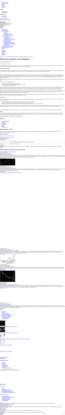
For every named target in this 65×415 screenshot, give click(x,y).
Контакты (3, 6)
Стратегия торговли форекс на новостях (7, 266)
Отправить (2, 145)
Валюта (1, 9)
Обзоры (3, 312)
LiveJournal (4, 124)
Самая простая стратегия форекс (5, 304)
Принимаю (2, 413)
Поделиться (2, 118)
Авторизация (4, 16)
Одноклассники (5, 127)
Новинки (3, 50)
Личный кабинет (2, 14)
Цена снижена (4, 365)
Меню (1, 309)
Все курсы (4, 51)
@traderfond (2, 411)
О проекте (4, 362)
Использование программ (6, 314)
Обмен (3, 4)
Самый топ (4, 366)
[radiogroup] (4, 62)
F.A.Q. (3, 387)
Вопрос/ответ (4, 364)
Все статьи (4, 311)
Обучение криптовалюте (6, 397)
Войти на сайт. (2, 139)
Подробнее (43, 412)
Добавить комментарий (4, 134)
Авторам (3, 5)
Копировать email (8, 23)
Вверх (1, 414)
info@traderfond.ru (3, 22)
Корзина (1, 26)
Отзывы (3, 54)
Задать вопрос (2, 23)
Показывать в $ (4, 12)
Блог (3, 7)
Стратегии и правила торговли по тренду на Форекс (9, 250)
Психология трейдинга (6, 317)
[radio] (2, 63)
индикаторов (58, 70)
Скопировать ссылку (5, 121)
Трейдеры (3, 53)
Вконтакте (4, 123)
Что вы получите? (3, 409)
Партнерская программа (6, 389)
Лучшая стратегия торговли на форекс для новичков (9, 284)
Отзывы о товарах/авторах (6, 367)
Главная (1, 56)
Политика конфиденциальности (7, 391)
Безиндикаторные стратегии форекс (6, 154)
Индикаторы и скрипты (6, 316)
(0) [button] (8, 62)
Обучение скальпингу (6, 399)
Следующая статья (10, 137)
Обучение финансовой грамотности (8, 396)
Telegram (3, 122)
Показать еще (2, 358)
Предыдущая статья (3, 137)
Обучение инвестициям (6, 398)
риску (60, 88)
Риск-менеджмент (5, 318)
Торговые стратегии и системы (12, 56)
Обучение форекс (5, 400)
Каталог (1, 27)
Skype (3, 125)
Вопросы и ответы (5, 2)
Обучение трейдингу (5, 395)
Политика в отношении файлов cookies (9, 392)
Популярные (4, 52)
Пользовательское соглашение (7, 390)
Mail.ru (3, 126)
